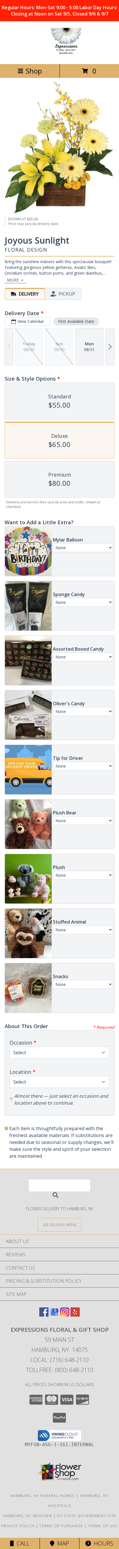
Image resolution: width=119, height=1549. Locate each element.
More (13, 280)
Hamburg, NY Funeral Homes (42, 1495)
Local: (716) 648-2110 (59, 1360)
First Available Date (76, 321)
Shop (34, 71)
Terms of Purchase (61, 1525)
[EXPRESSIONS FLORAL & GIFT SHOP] (59, 55)
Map (61, 1543)
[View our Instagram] (64, 1314)
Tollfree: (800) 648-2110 (59, 1370)
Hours (102, 1543)
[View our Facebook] (44, 1314)
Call (21, 1543)
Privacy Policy (17, 1525)
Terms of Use (103, 1525)
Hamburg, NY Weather (27, 1515)
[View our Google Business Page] (54, 1314)
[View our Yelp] (75, 1314)
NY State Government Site (86, 1515)
